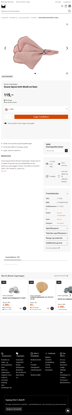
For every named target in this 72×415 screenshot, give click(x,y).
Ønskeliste (19, 370)
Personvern (64, 380)
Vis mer (3, 171)
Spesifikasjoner (52, 228)
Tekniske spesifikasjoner (56, 233)
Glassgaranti (35, 367)
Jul (17, 377)
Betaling (4, 382)
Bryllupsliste (20, 367)
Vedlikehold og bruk (54, 242)
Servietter (34, 17)
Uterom (48, 367)
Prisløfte (52, 176)
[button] (67, 73)
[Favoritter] (20, 308)
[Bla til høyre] (66, 48)
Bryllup (18, 365)
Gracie (59, 219)
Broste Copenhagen (11, 84)
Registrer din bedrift (14, 409)
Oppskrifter (20, 362)
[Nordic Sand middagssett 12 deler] (14, 287)
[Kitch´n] (3, 6)
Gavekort (48, 360)
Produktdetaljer (52, 193)
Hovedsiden (4, 17)
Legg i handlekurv (41, 116)
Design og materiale (54, 238)
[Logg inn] (62, 6)
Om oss (62, 360)
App (61, 372)
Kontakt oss (5, 360)
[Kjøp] (24, 308)
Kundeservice (67, 2)
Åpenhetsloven (65, 382)
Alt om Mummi (21, 372)
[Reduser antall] (6, 117)
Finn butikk (58, 2)
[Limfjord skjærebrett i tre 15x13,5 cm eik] (42, 287)
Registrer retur (6, 375)
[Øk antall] (12, 117)
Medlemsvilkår (36, 375)
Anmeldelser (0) (12, 257)
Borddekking (13, 17)
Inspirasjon (19, 360)
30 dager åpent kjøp (8, 2)
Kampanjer (49, 370)
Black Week (20, 375)
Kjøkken (48, 357)
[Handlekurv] (66, 6)
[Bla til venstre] (5, 48)
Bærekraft (63, 365)
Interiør (47, 365)
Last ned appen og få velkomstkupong (64, 176)
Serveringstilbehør (24, 17)
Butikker (63, 362)
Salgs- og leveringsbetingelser (6, 364)
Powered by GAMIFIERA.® (11, 264)
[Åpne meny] (69, 6)
